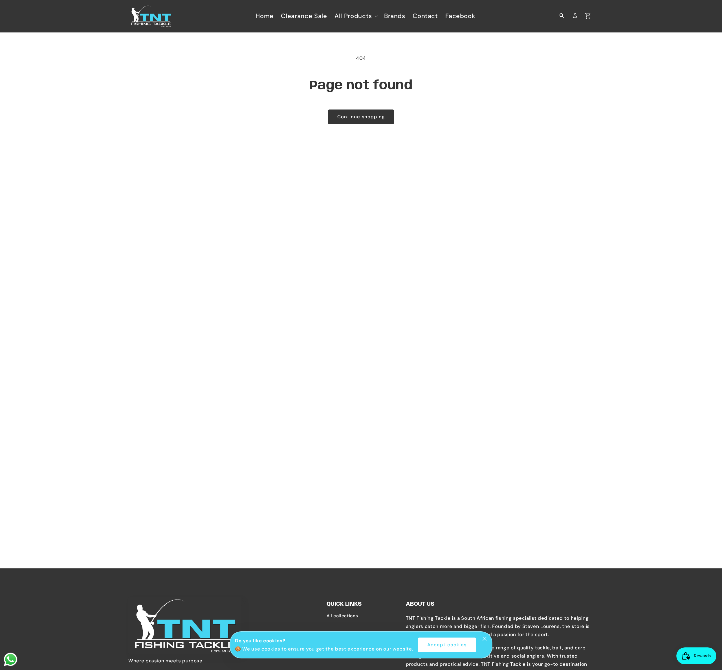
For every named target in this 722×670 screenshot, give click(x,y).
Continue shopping (361, 117)
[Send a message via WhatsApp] (10, 659)
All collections (342, 616)
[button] (355, 16)
